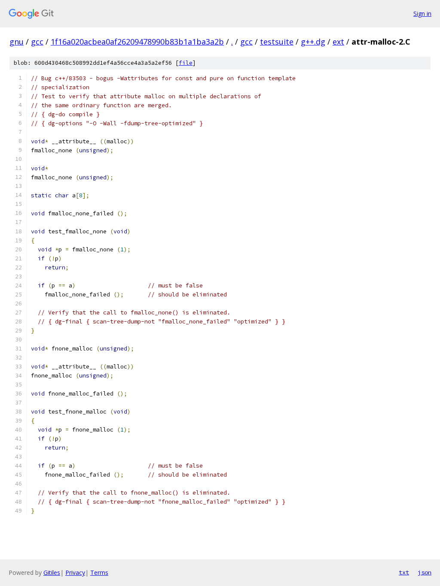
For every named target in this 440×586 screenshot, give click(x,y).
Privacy (75, 572)
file (185, 62)
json (424, 572)
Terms (99, 572)
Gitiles (51, 572)
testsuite (276, 41)
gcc (37, 41)
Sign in (422, 13)
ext (338, 41)
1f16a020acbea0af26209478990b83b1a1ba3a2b (137, 41)
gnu (16, 41)
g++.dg (313, 41)
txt (404, 572)
